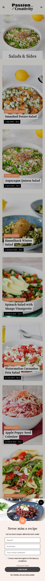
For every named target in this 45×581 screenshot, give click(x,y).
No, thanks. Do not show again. (22, 575)
